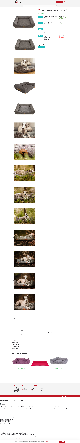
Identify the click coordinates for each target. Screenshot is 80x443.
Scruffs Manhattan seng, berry (21, 365)
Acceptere (62, 441)
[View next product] (67, 9)
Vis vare (40, 29)
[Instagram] (63, 396)
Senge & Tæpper (43, 45)
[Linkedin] (65, 396)
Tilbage (39, 9)
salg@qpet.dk (19, 438)
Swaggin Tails (48, 45)
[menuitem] (39, 2)
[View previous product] (65, 9)
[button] (12, 9)
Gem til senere (41, 46)
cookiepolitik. (48, 441)
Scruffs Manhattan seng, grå (58, 365)
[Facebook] (62, 396)
